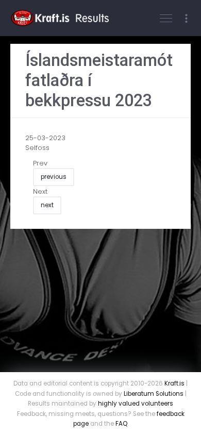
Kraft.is (174, 383)
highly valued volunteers (135, 403)
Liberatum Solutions (153, 394)
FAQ (121, 424)
